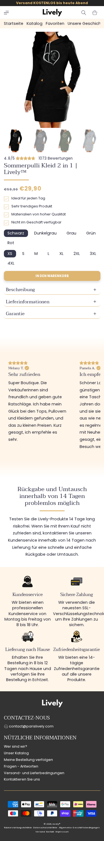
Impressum (62, 831)
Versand (40, 831)
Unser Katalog (16, 753)
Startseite (13, 23)
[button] (6, 12)
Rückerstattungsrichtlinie (18, 827)
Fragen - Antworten (21, 766)
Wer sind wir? (15, 746)
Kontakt (50, 831)
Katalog (34, 23)
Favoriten (55, 23)
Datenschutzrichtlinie (45, 827)
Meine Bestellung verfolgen (28, 759)
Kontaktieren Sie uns (22, 779)
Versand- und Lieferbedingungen (34, 773)
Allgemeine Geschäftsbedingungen (79, 827)
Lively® (56, 824)
